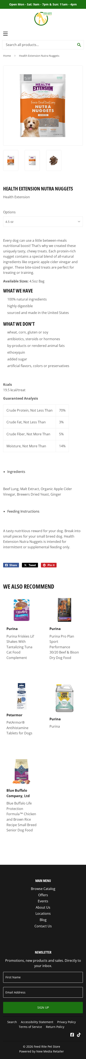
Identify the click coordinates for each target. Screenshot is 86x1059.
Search (12, 1022)
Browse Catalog (43, 888)
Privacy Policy (66, 1022)
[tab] (23, 511)
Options (9, 212)
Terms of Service (30, 1027)
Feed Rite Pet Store (47, 1047)
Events (43, 901)
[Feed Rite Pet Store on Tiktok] (79, 1035)
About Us (43, 907)
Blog (43, 919)
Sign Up (43, 1007)
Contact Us (43, 926)
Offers (43, 895)
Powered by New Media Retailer (41, 1051)
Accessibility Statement (37, 1022)
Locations (43, 913)
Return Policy (55, 1027)
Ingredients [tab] (16, 471)
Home (7, 56)
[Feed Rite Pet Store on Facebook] (72, 1035)
